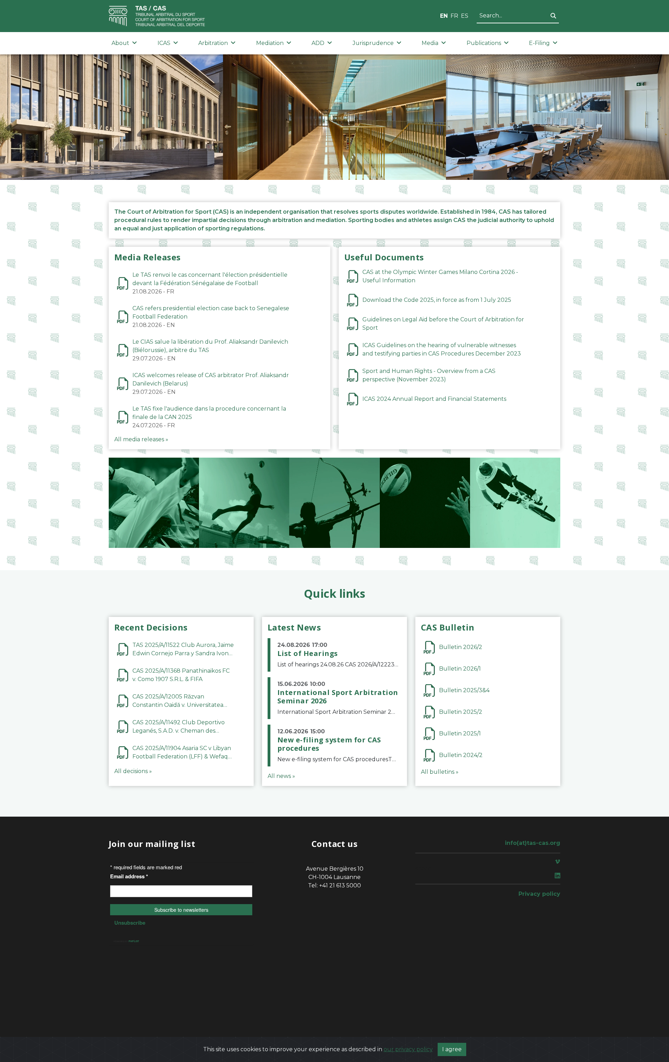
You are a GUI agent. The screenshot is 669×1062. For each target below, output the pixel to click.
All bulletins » (440, 772)
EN (444, 16)
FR (454, 16)
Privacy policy (539, 894)
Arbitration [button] (213, 43)
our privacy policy (408, 1049)
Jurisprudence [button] (373, 43)
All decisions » (133, 771)
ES (464, 16)
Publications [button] (484, 43)
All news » (281, 776)
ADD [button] (318, 43)
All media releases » (141, 439)
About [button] (120, 43)
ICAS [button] (163, 43)
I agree (452, 1049)
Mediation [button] (270, 43)
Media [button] (430, 43)
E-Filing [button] (539, 43)
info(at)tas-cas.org (532, 843)
